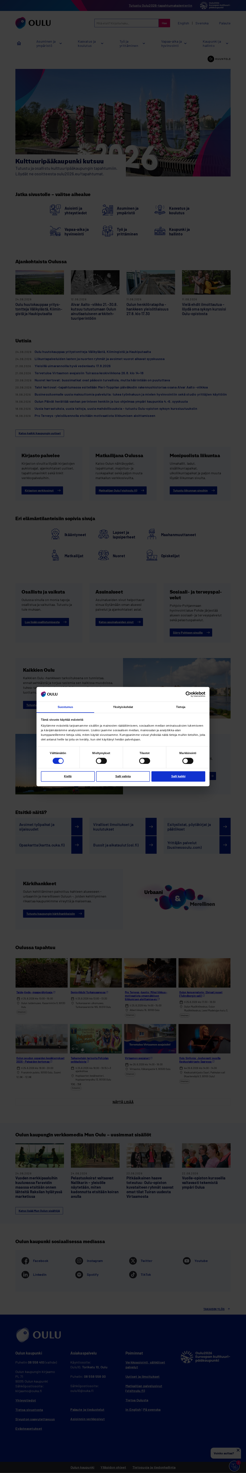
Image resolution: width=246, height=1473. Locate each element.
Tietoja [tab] (180, 707)
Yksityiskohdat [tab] (123, 707)
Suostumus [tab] (65, 707)
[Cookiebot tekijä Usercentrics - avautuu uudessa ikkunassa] (188, 694)
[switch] (101, 761)
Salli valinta (123, 776)
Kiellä (67, 776)
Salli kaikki (178, 776)
